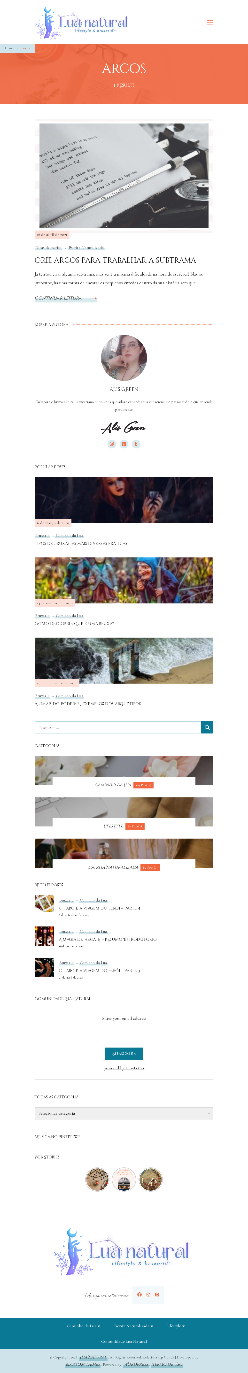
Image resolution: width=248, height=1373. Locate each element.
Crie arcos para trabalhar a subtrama (115, 260)
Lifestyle (173, 1325)
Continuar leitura (59, 298)
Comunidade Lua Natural (124, 1341)
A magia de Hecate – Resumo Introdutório (108, 939)
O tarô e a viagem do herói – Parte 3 (99, 970)
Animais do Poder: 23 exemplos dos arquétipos (88, 704)
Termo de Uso (167, 1364)
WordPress (136, 1364)
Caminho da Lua (69, 535)
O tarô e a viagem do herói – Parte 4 (99, 908)
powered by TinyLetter (124, 1068)
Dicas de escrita (48, 247)
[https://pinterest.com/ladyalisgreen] (157, 1294)
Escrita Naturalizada (86, 247)
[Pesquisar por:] (118, 727)
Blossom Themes (83, 1364)
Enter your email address (124, 1018)
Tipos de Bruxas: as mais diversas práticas (81, 543)
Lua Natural (93, 1357)
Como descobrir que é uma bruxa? (74, 623)
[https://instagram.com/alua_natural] (148, 1294)
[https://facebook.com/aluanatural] (139, 1294)
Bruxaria (42, 535)
